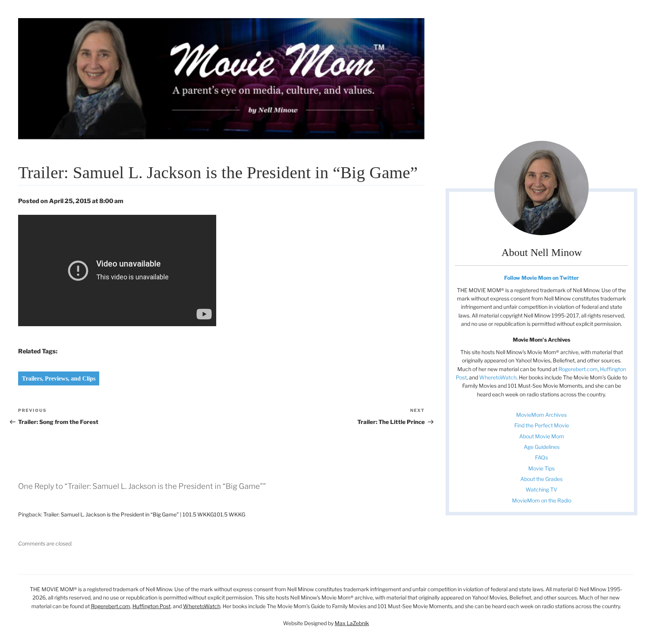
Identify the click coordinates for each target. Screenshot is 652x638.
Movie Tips (541, 468)
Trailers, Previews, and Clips (58, 378)
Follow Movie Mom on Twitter (541, 277)
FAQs (541, 457)
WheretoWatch (498, 377)
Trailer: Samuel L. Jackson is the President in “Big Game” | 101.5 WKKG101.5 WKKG (144, 514)
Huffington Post (151, 606)
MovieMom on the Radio (541, 500)
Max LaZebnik (352, 623)
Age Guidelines (542, 447)
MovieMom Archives (541, 414)
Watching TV (541, 489)
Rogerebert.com (578, 369)
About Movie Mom (541, 436)
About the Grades (541, 479)
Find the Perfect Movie (541, 425)
